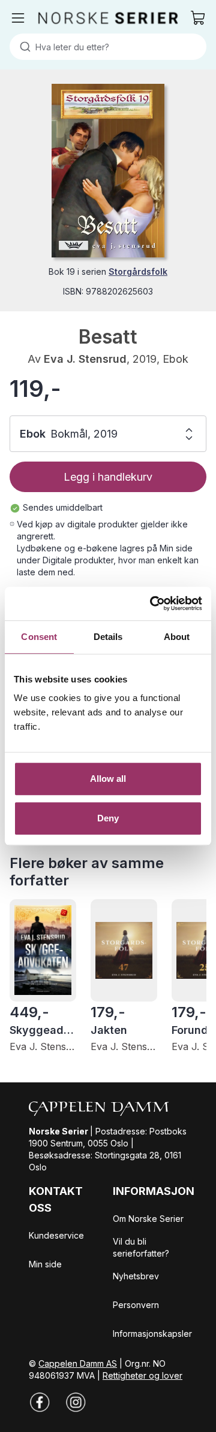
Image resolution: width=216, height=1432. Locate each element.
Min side (45, 1264)
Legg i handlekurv (108, 477)
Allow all (108, 778)
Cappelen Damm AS (77, 1363)
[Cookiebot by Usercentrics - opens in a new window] (152, 603)
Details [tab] (108, 637)
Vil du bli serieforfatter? (141, 1247)
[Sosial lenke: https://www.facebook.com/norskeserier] (39, 1402)
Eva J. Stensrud (85, 359)
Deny (108, 818)
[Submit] (22, 47)
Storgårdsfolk (138, 271)
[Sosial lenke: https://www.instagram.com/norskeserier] (75, 1402)
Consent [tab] (39, 637)
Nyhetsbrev (136, 1276)
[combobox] (108, 47)
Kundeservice (56, 1235)
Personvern (136, 1305)
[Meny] (18, 18)
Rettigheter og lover (142, 1375)
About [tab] (177, 637)
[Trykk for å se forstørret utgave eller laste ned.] (108, 170)
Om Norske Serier (148, 1218)
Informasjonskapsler (152, 1333)
